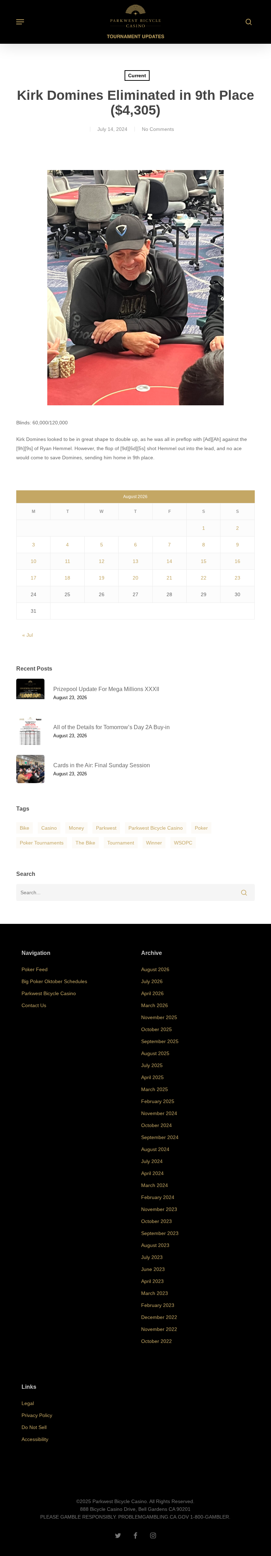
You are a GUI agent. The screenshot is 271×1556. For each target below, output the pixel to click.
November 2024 (159, 1113)
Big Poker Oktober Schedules (54, 981)
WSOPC (183, 843)
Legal (28, 1403)
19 (101, 578)
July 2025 (152, 1065)
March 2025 (154, 1089)
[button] (20, 21)
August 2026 (155, 969)
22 (203, 578)
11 (67, 561)
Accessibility (35, 1439)
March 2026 (154, 1005)
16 (237, 561)
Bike (24, 828)
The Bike (85, 843)
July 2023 (152, 1257)
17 (33, 578)
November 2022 (159, 1329)
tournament (120, 843)
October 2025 (156, 1029)
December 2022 (159, 1317)
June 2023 (153, 1269)
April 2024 (152, 1173)
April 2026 (152, 993)
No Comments (158, 129)
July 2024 (152, 1161)
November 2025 (159, 1017)
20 (135, 578)
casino (49, 828)
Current (137, 75)
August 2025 (155, 1053)
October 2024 (156, 1125)
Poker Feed (35, 969)
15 (203, 561)
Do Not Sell (34, 1427)
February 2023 (157, 1305)
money (76, 828)
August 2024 (155, 1149)
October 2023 (156, 1221)
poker (201, 828)
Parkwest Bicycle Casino (155, 828)
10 (33, 561)
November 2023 (159, 1209)
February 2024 (157, 1197)
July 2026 (152, 981)
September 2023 (160, 1233)
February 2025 (157, 1101)
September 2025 (160, 1041)
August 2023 (155, 1245)
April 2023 (152, 1281)
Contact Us (34, 1005)
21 (169, 578)
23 (237, 578)
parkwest (106, 828)
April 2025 (152, 1077)
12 (101, 561)
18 (67, 578)
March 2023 (154, 1293)
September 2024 (160, 1137)
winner (154, 843)
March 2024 (154, 1185)
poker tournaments (42, 843)
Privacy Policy (37, 1415)
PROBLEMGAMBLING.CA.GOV (153, 1517)
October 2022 (156, 1341)
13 (135, 561)
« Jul (27, 635)
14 (169, 561)
